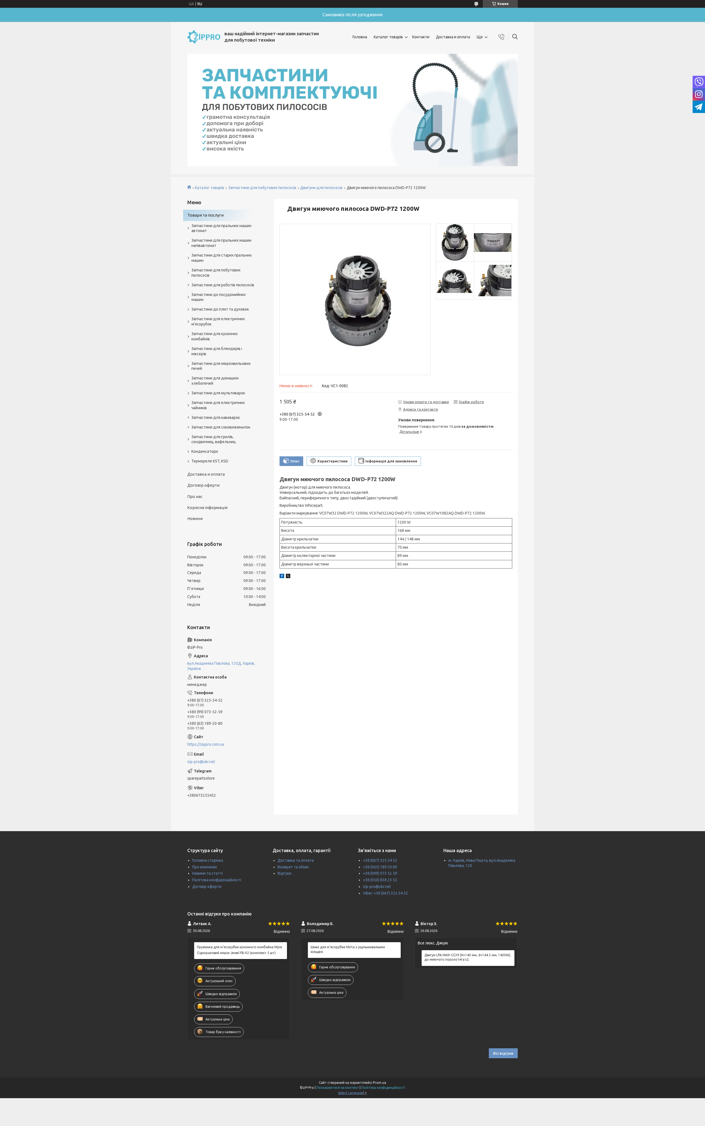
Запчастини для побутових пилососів (262, 187)
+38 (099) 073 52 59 (380, 873)
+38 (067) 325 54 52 (380, 860)
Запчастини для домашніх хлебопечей (215, 381)
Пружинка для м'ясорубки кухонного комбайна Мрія (239, 947)
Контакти (420, 37)
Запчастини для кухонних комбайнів (214, 336)
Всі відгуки (503, 1053)
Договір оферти (203, 485)
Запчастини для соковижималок (220, 427)
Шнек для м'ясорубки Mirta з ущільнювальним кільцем (348, 949)
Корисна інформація (207, 507)
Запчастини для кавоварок (215, 417)
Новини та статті (207, 873)
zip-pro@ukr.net (201, 761)
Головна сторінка (207, 860)
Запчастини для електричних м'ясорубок (218, 321)
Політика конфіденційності (216, 880)
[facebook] (282, 577)
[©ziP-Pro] (203, 37)
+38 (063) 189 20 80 (380, 867)
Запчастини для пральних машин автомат (221, 228)
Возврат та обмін (293, 867)
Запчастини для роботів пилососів (222, 285)
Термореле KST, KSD (209, 461)
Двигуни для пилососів (321, 187)
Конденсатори (204, 451)
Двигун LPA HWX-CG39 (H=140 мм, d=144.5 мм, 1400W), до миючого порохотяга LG (467, 957)
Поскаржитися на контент (337, 1087)
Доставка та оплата (296, 860)
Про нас (194, 496)
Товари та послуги (205, 215)
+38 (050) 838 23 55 (380, 880)
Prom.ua (379, 1082)
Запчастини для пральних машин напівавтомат (221, 243)
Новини (195, 518)
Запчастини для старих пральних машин (221, 258)
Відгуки (284, 873)
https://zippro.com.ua (205, 744)
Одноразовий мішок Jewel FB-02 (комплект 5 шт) (236, 953)
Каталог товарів (388, 37)
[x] (288, 577)
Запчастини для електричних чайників (218, 405)
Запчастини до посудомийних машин (218, 297)
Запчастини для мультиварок (218, 393)
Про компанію (204, 867)
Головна (359, 37)
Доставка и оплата (453, 37)
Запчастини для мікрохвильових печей (221, 366)
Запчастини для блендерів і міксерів (216, 351)
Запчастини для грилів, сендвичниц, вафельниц (213, 439)
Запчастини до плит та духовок (220, 309)
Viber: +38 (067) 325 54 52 (385, 893)
